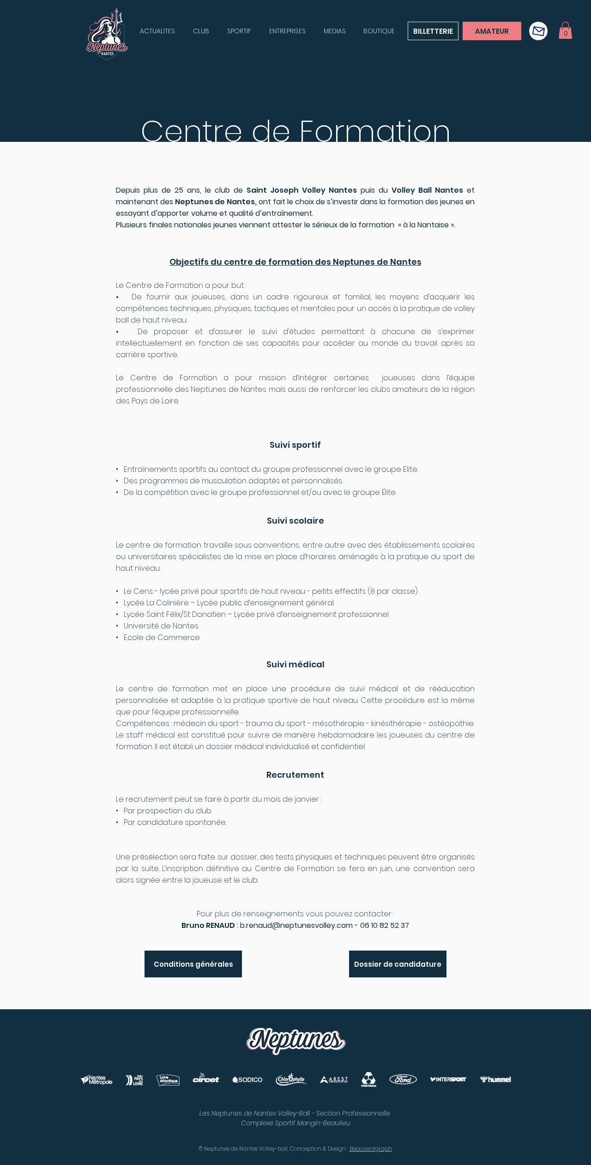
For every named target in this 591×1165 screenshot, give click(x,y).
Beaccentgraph (371, 1149)
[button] (565, 30)
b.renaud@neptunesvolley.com (296, 925)
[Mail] (538, 31)
